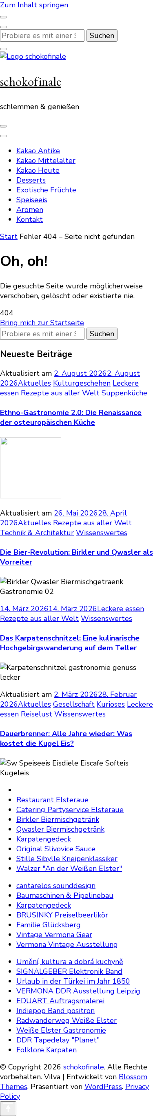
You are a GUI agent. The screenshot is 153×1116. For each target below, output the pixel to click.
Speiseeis (31, 200)
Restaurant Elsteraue (52, 800)
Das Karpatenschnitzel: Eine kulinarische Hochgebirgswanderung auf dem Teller (70, 643)
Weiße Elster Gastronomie (61, 1030)
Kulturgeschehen (82, 383)
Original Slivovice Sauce (55, 849)
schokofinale (30, 81)
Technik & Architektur (37, 533)
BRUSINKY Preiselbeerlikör (62, 915)
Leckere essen (120, 609)
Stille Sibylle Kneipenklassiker (67, 859)
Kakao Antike (38, 151)
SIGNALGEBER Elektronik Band (69, 971)
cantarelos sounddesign (55, 886)
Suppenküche (124, 393)
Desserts (31, 180)
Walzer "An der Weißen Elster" (69, 868)
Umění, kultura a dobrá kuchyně (69, 961)
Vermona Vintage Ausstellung (67, 944)
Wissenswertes (101, 533)
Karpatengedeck (43, 839)
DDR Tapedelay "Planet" (58, 1040)
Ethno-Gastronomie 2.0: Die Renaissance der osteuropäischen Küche (71, 417)
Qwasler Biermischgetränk (60, 829)
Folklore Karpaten (46, 1050)
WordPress (103, 1086)
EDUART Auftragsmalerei (60, 1001)
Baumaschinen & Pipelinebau (64, 895)
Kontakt (29, 219)
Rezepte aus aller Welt (60, 393)
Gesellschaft (74, 704)
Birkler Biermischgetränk (57, 819)
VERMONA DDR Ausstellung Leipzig (78, 991)
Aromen (29, 209)
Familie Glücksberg (48, 925)
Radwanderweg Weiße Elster (66, 1020)
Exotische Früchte (46, 190)
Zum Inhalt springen (34, 5)
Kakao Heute (38, 170)
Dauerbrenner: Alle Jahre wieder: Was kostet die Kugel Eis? (66, 738)
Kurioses (111, 704)
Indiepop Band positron (55, 1011)
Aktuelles (34, 383)
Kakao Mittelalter (45, 160)
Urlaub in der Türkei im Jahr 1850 (73, 981)
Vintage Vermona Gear (54, 935)
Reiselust (36, 714)
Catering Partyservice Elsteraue (70, 810)
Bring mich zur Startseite (42, 323)
